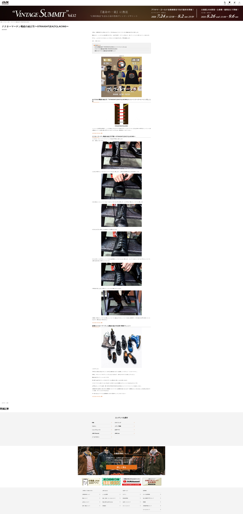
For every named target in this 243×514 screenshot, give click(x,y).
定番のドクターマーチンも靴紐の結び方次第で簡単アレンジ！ (105, 50)
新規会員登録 (125, 498)
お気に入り (229, 3)
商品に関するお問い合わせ (108, 501)
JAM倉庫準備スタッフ (147, 505)
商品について (84, 498)
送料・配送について (86, 505)
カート (234, 3)
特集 (93, 422)
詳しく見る (121, 467)
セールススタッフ (146, 509)
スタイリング (118, 422)
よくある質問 (105, 494)
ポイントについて (126, 505)
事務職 (144, 501)
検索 (225, 3)
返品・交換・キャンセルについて (109, 498)
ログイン (124, 494)
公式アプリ (117, 429)
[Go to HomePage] (1, 22)
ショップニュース (96, 429)
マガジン (94, 426)
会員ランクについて (126, 501)
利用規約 (104, 505)
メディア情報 (118, 426)
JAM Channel (95, 433)
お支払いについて (85, 501)
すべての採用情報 (146, 494)
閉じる (99, 45)
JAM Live (117, 433)
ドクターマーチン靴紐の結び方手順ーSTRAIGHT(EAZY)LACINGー (106, 48)
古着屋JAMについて (86, 494)
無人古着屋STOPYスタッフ (148, 498)
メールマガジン (95, 437)
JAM (7, 402)
